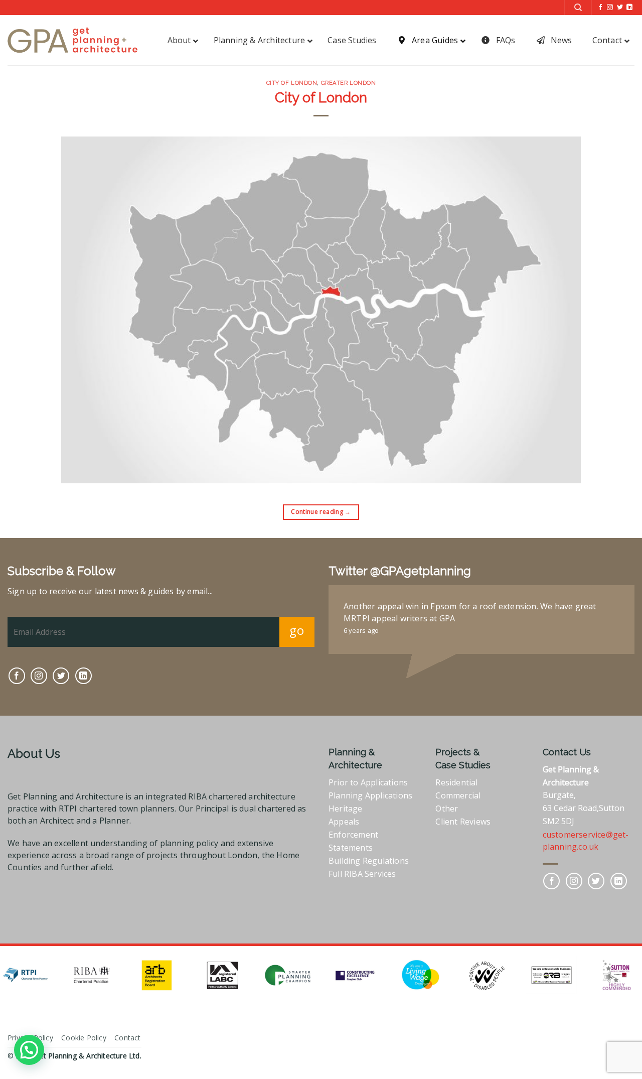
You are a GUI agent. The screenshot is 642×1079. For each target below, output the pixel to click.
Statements (351, 847)
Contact (127, 1037)
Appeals (344, 821)
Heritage (346, 808)
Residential (456, 782)
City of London (291, 82)
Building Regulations (369, 860)
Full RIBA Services (362, 873)
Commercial (457, 795)
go (296, 630)
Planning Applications (370, 795)
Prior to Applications (368, 782)
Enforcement (353, 834)
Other (446, 808)
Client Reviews (463, 821)
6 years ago (361, 630)
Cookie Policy (83, 1037)
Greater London (348, 82)
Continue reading (321, 511)
